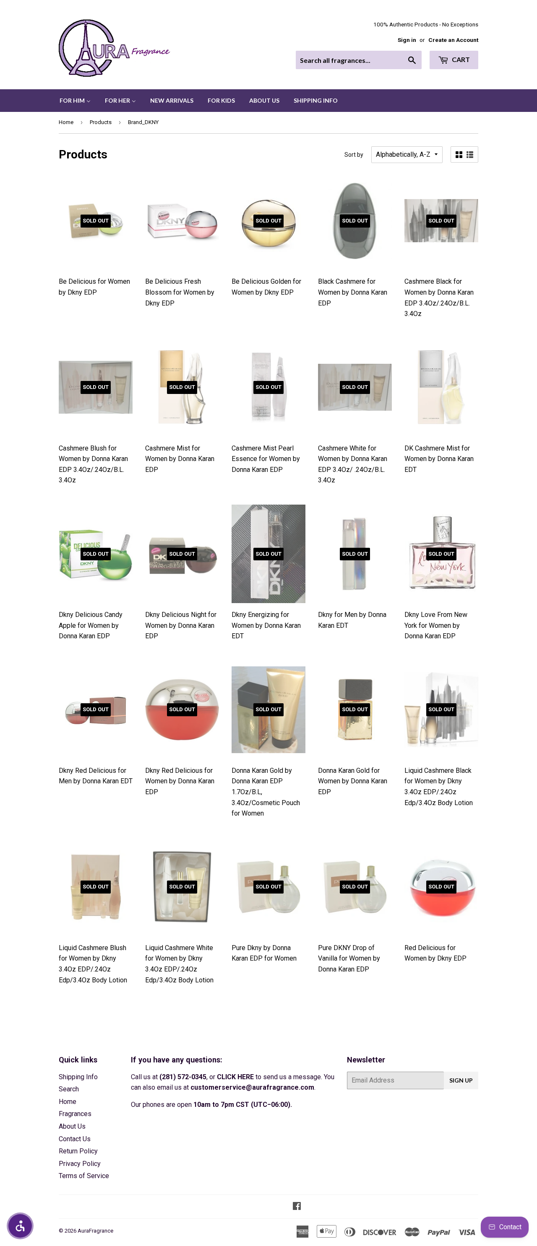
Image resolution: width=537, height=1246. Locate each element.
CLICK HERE (235, 1077)
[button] (20, 1225)
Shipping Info (78, 1077)
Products (101, 122)
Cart (460, 59)
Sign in (407, 39)
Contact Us (75, 1139)
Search (69, 1089)
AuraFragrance (95, 1231)
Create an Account (453, 39)
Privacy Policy (80, 1164)
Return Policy (78, 1151)
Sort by (353, 154)
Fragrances (75, 1114)
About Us (72, 1126)
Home (66, 122)
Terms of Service (84, 1176)
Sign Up (461, 1080)
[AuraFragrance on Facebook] (296, 1207)
